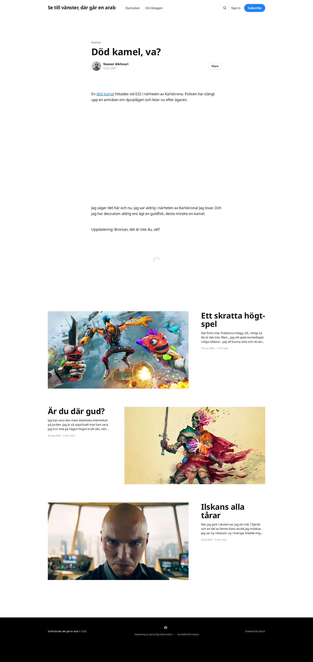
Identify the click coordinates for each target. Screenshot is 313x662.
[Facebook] (165, 627)
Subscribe (255, 8)
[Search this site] (225, 8)
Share (214, 66)
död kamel (105, 93)
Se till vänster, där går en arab (81, 7)
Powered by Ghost (255, 631)
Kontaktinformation (188, 634)
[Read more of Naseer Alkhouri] (96, 66)
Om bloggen (154, 8)
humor (96, 42)
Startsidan (133, 8)
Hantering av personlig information (153, 634)
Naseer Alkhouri (115, 64)
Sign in (236, 8)
